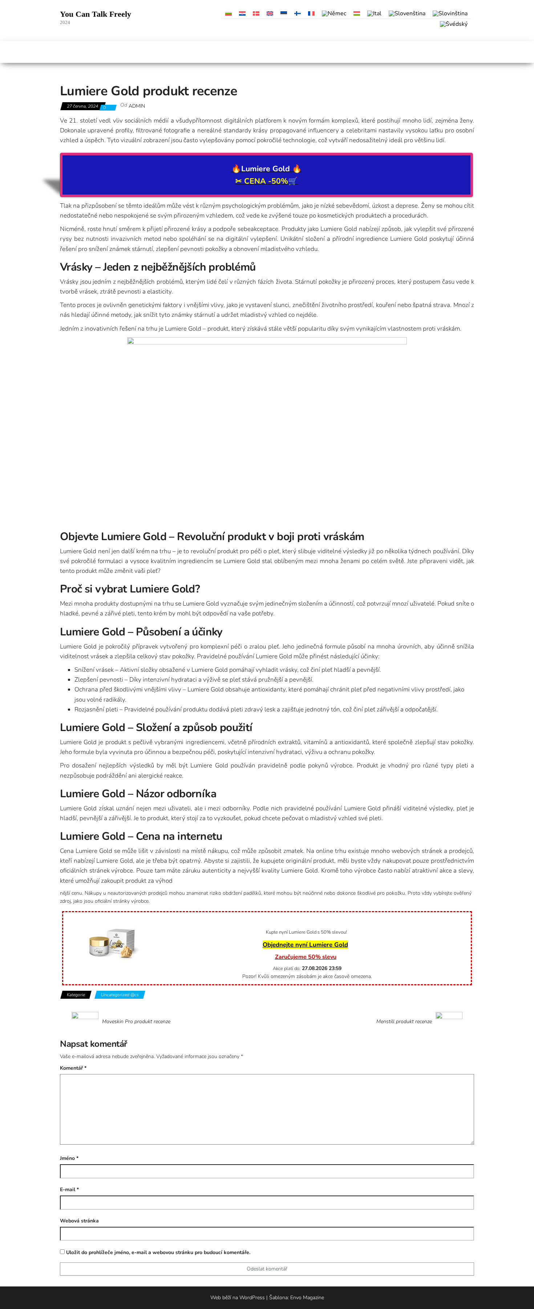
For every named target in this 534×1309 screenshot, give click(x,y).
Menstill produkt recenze (404, 1021)
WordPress (252, 1297)
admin (137, 106)
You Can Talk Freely (95, 14)
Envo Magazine (307, 1297)
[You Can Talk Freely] (63, 52)
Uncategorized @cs (120, 995)
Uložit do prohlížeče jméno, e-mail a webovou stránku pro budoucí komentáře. (158, 1252)
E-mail (69, 1189)
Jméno (69, 1158)
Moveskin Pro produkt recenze (136, 1021)
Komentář (73, 1068)
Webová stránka (79, 1220)
